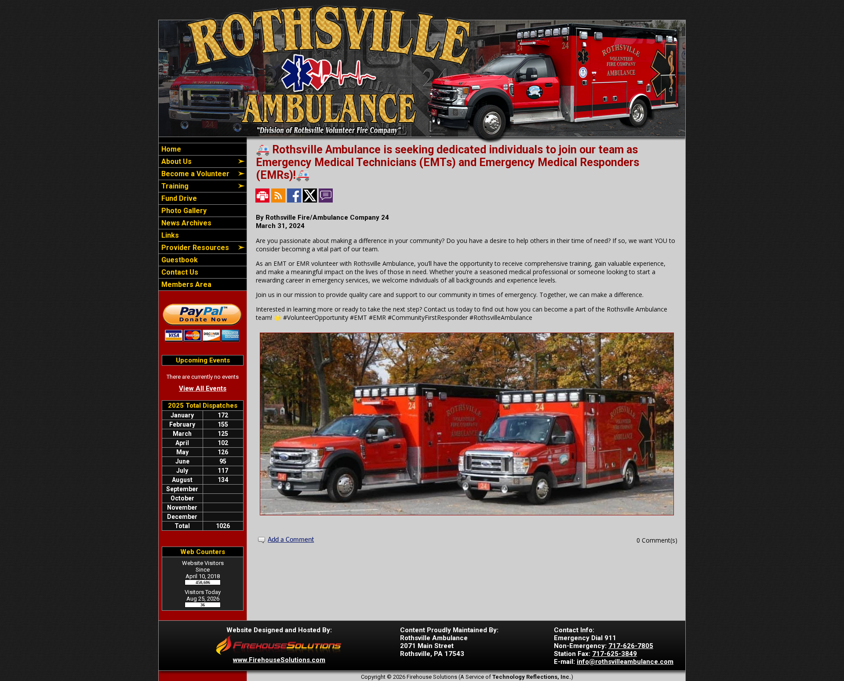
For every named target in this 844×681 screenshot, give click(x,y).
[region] (203, 216)
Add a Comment (291, 539)
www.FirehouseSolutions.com (279, 660)
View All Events (202, 388)
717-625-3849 (614, 654)
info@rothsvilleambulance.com (625, 662)
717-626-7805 (630, 646)
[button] (198, 161)
